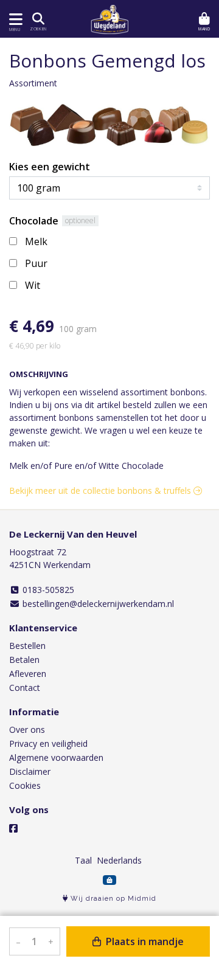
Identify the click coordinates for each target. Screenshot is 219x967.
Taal (83, 860)
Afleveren (27, 673)
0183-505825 (47, 589)
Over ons (27, 729)
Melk (36, 241)
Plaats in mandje (143, 941)
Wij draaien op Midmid (112, 899)
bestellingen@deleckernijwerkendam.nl (97, 603)
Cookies (25, 785)
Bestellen (27, 645)
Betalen (24, 659)
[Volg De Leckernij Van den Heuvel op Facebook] (13, 828)
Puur (36, 263)
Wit (32, 285)
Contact (24, 687)
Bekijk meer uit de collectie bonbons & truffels (101, 490)
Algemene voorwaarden (56, 757)
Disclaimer (29, 771)
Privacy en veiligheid (48, 743)
